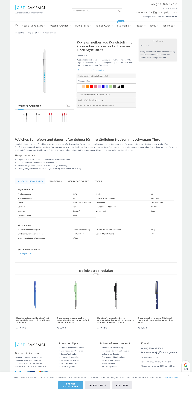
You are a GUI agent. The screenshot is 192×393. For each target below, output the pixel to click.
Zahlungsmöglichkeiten (111, 360)
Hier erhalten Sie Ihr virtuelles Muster (115, 351)
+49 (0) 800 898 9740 (164, 4)
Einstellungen (97, 385)
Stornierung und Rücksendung (113, 357)
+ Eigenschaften (97, 70)
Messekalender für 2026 (70, 360)
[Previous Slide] (67, 105)
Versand (98, 181)
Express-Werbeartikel (69, 354)
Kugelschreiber (33, 33)
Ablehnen (122, 385)
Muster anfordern (108, 363)
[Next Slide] (70, 105)
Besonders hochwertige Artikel (72, 348)
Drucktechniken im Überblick (72, 351)
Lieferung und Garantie (110, 354)
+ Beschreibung (83, 70)
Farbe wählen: (84, 81)
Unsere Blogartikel (68, 367)
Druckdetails (55, 181)
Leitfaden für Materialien (70, 357)
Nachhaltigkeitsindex (78, 181)
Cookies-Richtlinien (170, 377)
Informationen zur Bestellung (112, 348)
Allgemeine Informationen (30, 181)
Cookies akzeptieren (70, 385)
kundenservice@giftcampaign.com (156, 12)
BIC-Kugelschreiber (49, 33)
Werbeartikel (20, 33)
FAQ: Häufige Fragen (109, 367)
